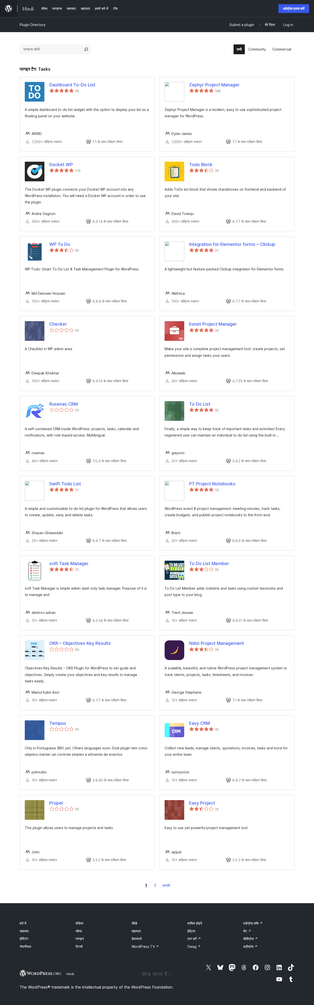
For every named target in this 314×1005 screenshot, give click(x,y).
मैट (247, 931)
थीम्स (79, 931)
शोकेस (79, 923)
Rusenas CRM (63, 404)
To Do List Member (209, 563)
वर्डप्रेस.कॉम (253, 923)
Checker (58, 324)
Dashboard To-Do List (72, 84)
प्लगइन (80, 939)
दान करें (194, 939)
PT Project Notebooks (212, 483)
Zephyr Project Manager (214, 84)
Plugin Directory (33, 25)
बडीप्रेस (250, 946)
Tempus (57, 723)
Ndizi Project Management (216, 643)
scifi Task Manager (69, 563)
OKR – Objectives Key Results (80, 643)
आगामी (166, 885)
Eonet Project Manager (213, 324)
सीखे (134, 923)
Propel (56, 803)
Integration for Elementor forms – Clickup (232, 244)
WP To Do (59, 244)
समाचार (24, 931)
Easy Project (202, 803)
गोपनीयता (25, 946)
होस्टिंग (24, 939)
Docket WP (61, 164)
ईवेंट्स (191, 931)
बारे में (23, 923)
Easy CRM (199, 723)
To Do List (199, 404)
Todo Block (200, 164)
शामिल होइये (194, 923)
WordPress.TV (145, 946)
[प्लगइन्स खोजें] (86, 49)
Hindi (70, 974)
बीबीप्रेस (250, 939)
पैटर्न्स (79, 946)
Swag (194, 946)
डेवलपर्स (136, 939)
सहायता (136, 931)
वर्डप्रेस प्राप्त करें (293, 8)
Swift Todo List (65, 483)
